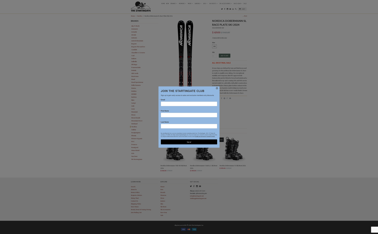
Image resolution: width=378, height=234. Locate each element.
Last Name (165, 122)
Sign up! (189, 142)
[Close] (217, 88)
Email (163, 99)
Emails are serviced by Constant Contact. (205, 136)
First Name (165, 111)
